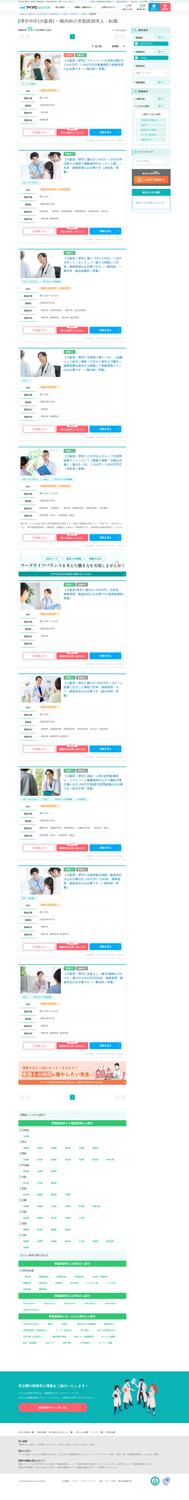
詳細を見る (105, 132)
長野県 (54, 1171)
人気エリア (50, 1343)
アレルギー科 (92, 1283)
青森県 (26, 1148)
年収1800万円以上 (31, 1324)
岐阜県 (26, 1194)
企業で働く (67, 1343)
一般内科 (83, 14)
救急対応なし (110, 1324)
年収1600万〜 (91, 1303)
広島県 (68, 1218)
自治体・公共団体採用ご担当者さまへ (102, 1)
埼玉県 (68, 1159)
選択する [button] (161, 37)
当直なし (65, 1324)
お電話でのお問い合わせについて (160, 1)
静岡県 (40, 1194)
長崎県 (54, 1241)
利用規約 (40, 1432)
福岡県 (26, 1241)
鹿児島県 (110, 1241)
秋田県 (68, 1148)
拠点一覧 (134, 1)
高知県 (68, 1229)
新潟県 (26, 1171)
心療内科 (59, 1283)
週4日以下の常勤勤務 (86, 1324)
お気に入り (41, 132)
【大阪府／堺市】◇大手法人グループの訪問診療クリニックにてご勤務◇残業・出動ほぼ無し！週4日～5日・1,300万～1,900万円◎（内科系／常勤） (93, 462)
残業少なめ (146, 139)
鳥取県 (26, 1218)
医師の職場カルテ (65, 1467)
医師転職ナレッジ (66, 1464)
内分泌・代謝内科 (100, 1276)
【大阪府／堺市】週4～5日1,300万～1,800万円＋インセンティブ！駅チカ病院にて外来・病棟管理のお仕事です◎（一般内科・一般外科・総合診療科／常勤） (93, 264)
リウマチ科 (111, 1283)
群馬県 (54, 1159)
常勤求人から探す (26, 1445)
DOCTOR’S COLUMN (44, 1464)
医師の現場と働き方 (86, 1464)
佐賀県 (40, 1241)
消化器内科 (79, 1276)
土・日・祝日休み (64, 1330)
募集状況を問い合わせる (72, 656)
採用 (101, 1481)
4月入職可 (84, 1330)
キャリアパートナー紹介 (102, 1454)
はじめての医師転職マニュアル (74, 1454)
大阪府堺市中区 (146, 43)
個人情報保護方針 (125, 1481)
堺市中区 (74, 14)
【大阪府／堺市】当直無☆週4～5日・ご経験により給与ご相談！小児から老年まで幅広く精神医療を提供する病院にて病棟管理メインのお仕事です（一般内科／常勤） (93, 363)
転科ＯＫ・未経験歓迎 (84, 1336)
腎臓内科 (27, 1283)
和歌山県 (96, 1206)
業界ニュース (124, 1464)
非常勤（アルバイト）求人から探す (54, 1445)
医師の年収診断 (25, 1467)
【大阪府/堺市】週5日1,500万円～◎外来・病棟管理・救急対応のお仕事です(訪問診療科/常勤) (94, 594)
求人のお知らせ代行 (45, 1467)
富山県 (26, 1183)
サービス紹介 (24, 1454)
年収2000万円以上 (31, 1309)
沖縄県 (26, 1247)
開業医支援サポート (143, 1464)
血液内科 (27, 1289)
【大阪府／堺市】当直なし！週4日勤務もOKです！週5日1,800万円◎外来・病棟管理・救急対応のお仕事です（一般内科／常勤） (93, 978)
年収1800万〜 (111, 1303)
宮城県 (54, 1148)
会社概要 (65, 1481)
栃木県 (40, 1159)
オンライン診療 (105, 1343)
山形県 (81, 1148)
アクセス (75, 1481)
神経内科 (43, 1283)
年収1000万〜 (29, 1303)
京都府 (40, 1206)
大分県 (81, 1241)
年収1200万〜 (50, 1303)
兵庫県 (68, 1206)
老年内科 (74, 1283)
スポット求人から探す (84, 1445)
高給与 (50, 1324)
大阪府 (65, 14)
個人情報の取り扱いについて (59, 1432)
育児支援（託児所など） (34, 1336)
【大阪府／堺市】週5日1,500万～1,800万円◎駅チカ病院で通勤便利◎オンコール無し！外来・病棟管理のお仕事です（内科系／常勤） (93, 166)
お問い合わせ (81, 1432)
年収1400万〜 (70, 1303)
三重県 (68, 1194)
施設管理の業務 (59, 1336)
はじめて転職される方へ (45, 1454)
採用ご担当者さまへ (122, 1)
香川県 (40, 1229)
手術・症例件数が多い (106, 1330)
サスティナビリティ (88, 1481)
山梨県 (40, 1171)
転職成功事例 (134, 1454)
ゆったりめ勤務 (108, 1336)
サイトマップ (96, 1432)
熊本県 (68, 1241)
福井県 (54, 1183)
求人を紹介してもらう (72, 132)
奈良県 (81, 1206)
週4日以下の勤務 (148, 130)
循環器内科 (44, 1276)
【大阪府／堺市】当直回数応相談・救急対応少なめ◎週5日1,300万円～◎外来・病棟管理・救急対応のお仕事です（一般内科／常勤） (93, 881)
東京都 (95, 1159)
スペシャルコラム (107, 1464)
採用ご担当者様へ (25, 1432)
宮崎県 (95, 1241)
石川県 (40, 1183)
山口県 (81, 1218)
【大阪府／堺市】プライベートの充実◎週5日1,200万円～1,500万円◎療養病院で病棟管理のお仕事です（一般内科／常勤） (94, 65)
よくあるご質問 (151, 1454)
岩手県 (40, 1148)
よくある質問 (143, 1)
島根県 (40, 1218)
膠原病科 (43, 1289)
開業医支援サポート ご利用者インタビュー (97, 1467)
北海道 (26, 1136)
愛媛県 (54, 1229)
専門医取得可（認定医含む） (35, 1330)
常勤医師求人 (55, 14)
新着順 (115, 46)
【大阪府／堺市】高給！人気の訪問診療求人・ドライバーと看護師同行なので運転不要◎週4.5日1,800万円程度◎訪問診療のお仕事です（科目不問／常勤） (93, 782)
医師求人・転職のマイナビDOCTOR (33, 14)
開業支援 (109, 1432)
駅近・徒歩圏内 (30, 1343)
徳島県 (26, 1229)
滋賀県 (26, 1206)
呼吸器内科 (61, 1276)
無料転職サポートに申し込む (53, 1407)
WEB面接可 (85, 1343)
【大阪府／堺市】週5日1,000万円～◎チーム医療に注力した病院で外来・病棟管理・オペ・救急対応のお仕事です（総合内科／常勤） (93, 689)
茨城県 (26, 1159)
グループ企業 (110, 1481)
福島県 (95, 1148)
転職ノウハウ (24, 1464)
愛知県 (54, 1194)
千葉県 (81, 1159)
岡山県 (54, 1218)
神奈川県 (110, 1159)
